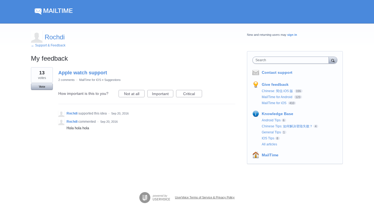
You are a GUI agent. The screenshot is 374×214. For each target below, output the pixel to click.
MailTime (270, 155)
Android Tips (271, 120)
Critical (192, 94)
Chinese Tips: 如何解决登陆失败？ (287, 126)
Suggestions (112, 79)
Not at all (134, 94)
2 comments (66, 79)
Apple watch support (82, 72)
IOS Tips (268, 138)
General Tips (271, 132)
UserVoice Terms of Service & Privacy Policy (205, 197)
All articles (269, 144)
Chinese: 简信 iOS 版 (278, 91)
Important (162, 94)
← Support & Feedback (48, 45)
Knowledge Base (277, 114)
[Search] (333, 60)
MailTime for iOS (90, 79)
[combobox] (292, 60)
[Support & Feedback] (83, 12)
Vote (42, 86)
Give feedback (275, 84)
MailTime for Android (277, 97)
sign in (292, 34)
